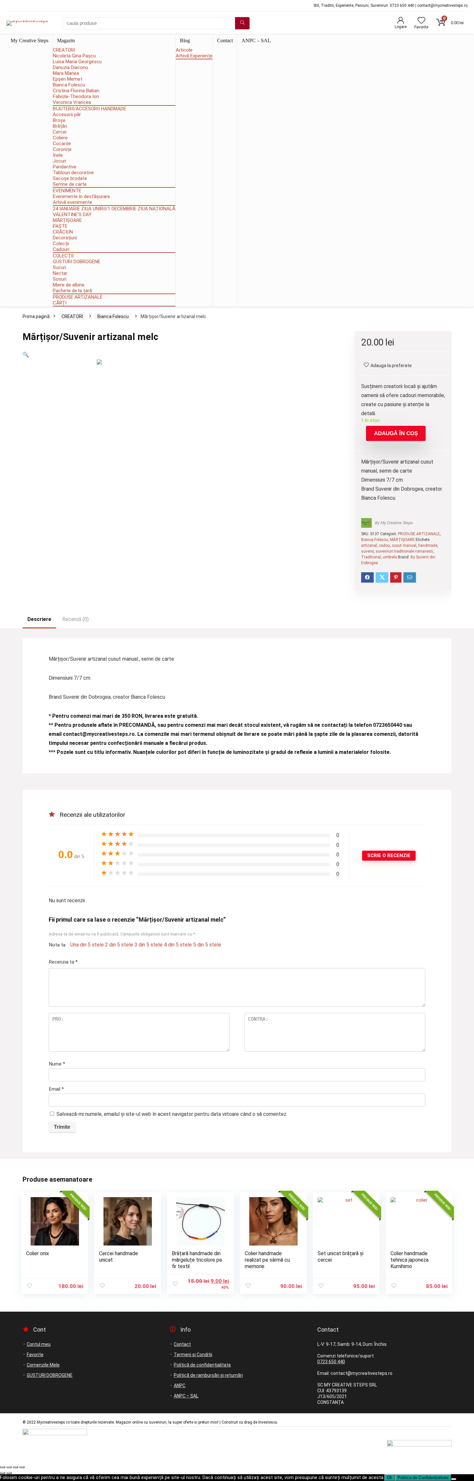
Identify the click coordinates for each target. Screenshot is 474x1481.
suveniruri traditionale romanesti (404, 551)
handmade (427, 545)
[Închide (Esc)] (22, 1467)
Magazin (66, 40)
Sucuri (59, 267)
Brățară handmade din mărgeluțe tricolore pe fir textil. (197, 1259)
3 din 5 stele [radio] (148, 945)
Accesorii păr (67, 114)
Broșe (59, 120)
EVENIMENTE (67, 191)
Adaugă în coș (396, 433)
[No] (453, 1479)
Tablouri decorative (73, 172)
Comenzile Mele (43, 1364)
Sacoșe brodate (70, 178)
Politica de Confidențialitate (423, 1477)
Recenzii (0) (75, 619)
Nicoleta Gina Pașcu (74, 56)
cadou (384, 545)
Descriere (39, 619)
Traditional (371, 557)
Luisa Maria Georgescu (77, 62)
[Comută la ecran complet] (9, 1467)
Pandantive (64, 167)
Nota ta (57, 945)
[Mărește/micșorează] (2, 1467)
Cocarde (62, 143)
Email (56, 1089)
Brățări (60, 126)
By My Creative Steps (394, 522)
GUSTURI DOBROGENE (76, 262)
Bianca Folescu (69, 85)
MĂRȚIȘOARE (67, 220)
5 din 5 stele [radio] (207, 945)
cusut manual (404, 545)
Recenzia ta (63, 962)
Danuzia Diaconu (70, 67)
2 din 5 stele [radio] (119, 945)
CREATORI (64, 50)
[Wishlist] (421, 20)
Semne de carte (70, 184)
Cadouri (61, 249)
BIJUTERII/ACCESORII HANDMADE (89, 109)
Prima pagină (36, 316)
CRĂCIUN (63, 232)
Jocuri (59, 161)
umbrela (390, 557)
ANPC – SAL (256, 40)
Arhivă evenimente (72, 202)
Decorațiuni (65, 238)
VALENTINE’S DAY (72, 214)
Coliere (60, 138)
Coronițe (62, 149)
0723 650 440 (331, 1361)
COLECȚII (63, 256)
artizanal (369, 545)
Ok (389, 1477)
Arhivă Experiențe (194, 56)
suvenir (367, 551)
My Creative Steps (29, 40)
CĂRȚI (59, 303)
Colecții (61, 243)
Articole (184, 50)
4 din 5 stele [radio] (178, 945)
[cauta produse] (242, 23)
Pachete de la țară (72, 291)
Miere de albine (68, 285)
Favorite (35, 1354)
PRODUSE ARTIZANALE (78, 297)
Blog (185, 40)
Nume (57, 1064)
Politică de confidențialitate (202, 1364)
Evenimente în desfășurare (81, 196)
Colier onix (37, 1253)
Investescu (267, 1422)
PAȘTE (60, 226)
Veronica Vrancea (72, 102)
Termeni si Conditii (193, 1354)
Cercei (59, 132)
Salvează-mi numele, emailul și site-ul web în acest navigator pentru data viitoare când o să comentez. (171, 1114)
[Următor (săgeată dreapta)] (9, 1473)
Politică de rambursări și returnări (208, 1375)
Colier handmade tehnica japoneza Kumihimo (409, 1259)
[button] (26, 355)
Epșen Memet (67, 79)
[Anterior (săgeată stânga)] (2, 1473)
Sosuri (59, 279)
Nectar (60, 273)
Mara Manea (66, 73)
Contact (225, 40)
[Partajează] (15, 1467)
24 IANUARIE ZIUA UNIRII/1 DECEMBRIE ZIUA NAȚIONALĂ (114, 209)
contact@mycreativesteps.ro (99, 734)
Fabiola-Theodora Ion (76, 96)
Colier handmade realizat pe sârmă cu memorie (267, 1259)
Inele (58, 155)
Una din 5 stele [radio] (87, 945)
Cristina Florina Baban (76, 91)
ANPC (179, 1385)
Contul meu (39, 1344)
